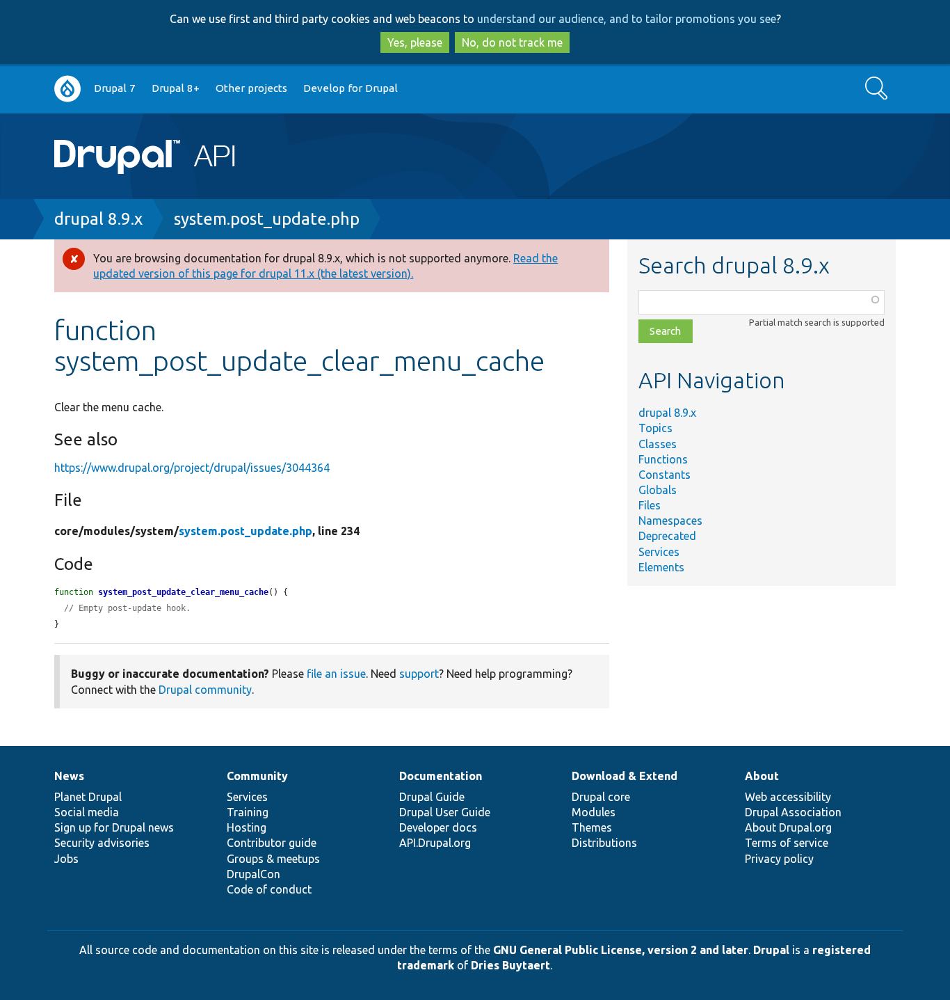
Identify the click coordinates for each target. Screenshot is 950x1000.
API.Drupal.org (435, 842)
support (419, 673)
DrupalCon (253, 874)
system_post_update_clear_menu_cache (183, 592)
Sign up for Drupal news (114, 827)
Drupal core (601, 797)
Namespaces (670, 520)
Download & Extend (624, 776)
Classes (657, 444)
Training (247, 812)
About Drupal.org (788, 827)
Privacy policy (779, 858)
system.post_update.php (267, 218)
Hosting (246, 827)
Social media (86, 812)
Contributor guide (271, 842)
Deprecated (667, 536)
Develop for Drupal (350, 88)
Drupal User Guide (444, 812)
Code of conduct (269, 889)
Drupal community (205, 689)
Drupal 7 (115, 88)
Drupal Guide (432, 797)
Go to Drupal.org (67, 89)
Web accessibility (788, 797)
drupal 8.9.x (98, 218)
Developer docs (438, 827)
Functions (663, 459)
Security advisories (102, 842)
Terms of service (786, 842)
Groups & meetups (273, 858)
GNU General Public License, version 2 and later (620, 950)
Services (658, 552)
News (69, 776)
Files (649, 505)
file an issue (336, 673)
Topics (655, 428)
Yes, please (414, 42)
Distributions (604, 842)
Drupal (771, 950)
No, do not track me (512, 42)
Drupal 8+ (176, 88)
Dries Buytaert (510, 965)
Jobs (66, 858)
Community (257, 776)
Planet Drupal (88, 797)
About (762, 776)
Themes (592, 827)
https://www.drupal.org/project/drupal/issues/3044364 (192, 467)
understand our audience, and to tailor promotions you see (626, 19)
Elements (661, 567)
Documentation (440, 776)
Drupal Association (793, 812)
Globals (657, 490)
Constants (664, 474)
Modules (593, 812)
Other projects (251, 88)
